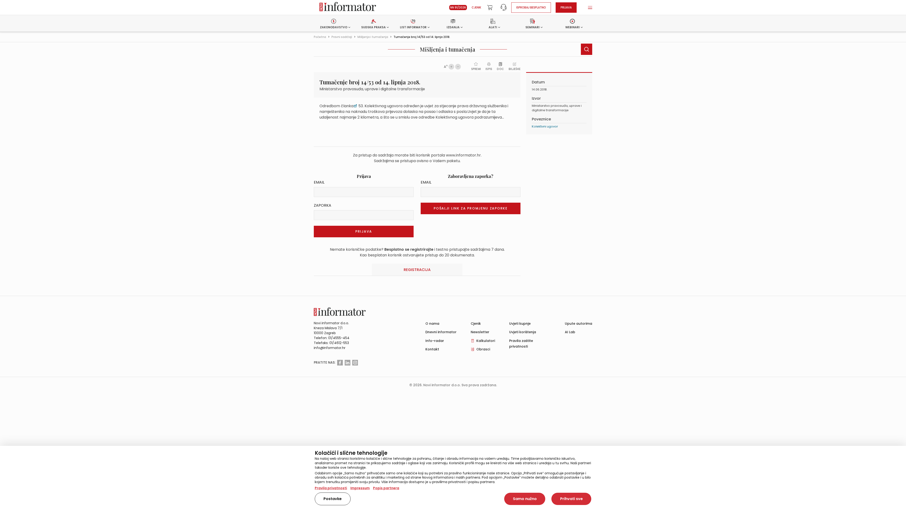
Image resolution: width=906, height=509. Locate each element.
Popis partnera (386, 488)
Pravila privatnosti (331, 488)
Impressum (360, 488)
